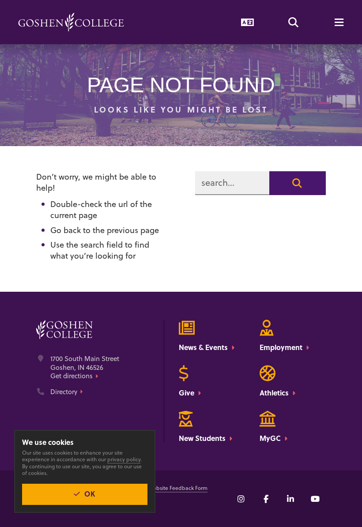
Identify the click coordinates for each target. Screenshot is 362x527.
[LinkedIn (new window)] (290, 498)
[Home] (71, 22)
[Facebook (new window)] (265, 498)
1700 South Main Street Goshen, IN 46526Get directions (84, 367)
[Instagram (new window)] (241, 498)
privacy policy (123, 459)
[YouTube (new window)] (315, 498)
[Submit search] (297, 183)
